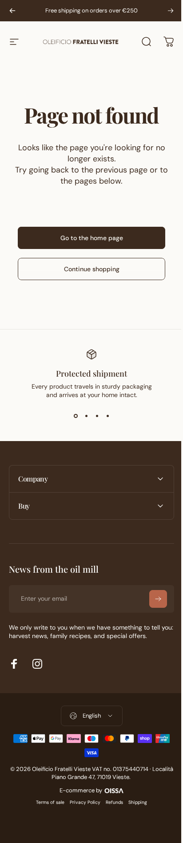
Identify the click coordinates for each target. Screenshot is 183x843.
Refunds (111, 802)
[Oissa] (110, 789)
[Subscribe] (151, 599)
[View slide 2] (86, 415)
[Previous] (12, 10)
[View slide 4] (107, 415)
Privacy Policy (82, 802)
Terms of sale (47, 802)
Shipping (134, 802)
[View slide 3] (97, 415)
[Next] (170, 10)
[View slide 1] (75, 415)
